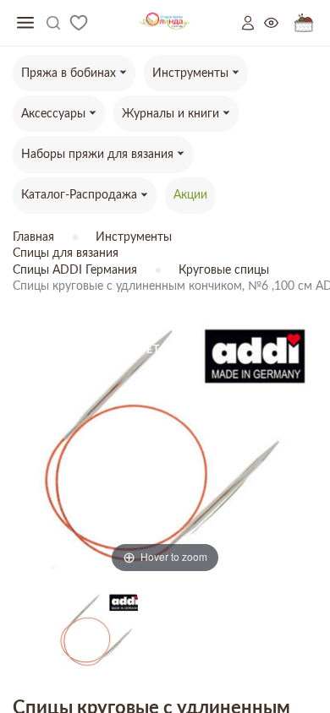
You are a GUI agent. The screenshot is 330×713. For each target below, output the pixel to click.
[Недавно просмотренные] (279, 23)
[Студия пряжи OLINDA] (164, 23)
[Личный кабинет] (253, 22)
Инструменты (134, 237)
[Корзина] (303, 23)
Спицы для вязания (65, 253)
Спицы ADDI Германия (75, 270)
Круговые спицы (224, 270)
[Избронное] (79, 23)
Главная (33, 237)
